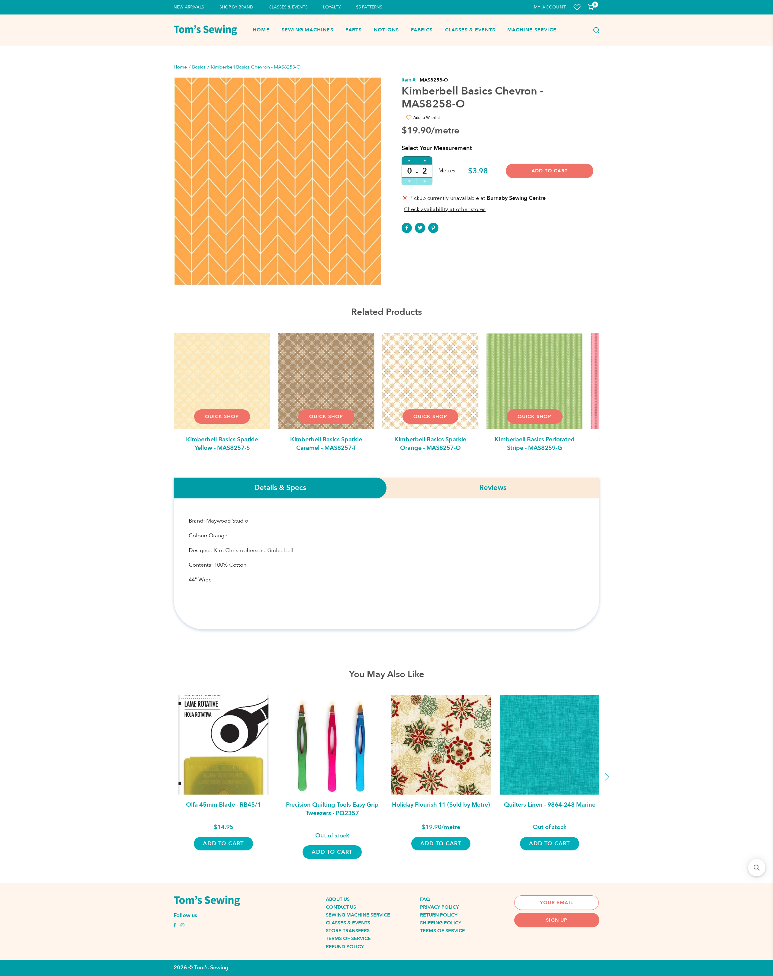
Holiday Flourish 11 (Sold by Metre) (441, 805)
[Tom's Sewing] (205, 30)
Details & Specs (280, 488)
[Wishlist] (577, 7)
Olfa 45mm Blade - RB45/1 (223, 805)
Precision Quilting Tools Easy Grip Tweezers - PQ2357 (332, 809)
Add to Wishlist (426, 117)
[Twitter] (420, 228)
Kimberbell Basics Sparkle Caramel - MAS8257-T (326, 443)
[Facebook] (407, 228)
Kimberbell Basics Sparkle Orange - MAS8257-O (430, 443)
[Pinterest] (433, 228)
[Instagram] (182, 926)
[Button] (594, 30)
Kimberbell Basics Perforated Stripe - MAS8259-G (535, 443)
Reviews (493, 488)
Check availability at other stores (445, 209)
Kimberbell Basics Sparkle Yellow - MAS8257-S (222, 443)
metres (446, 170)
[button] (756, 867)
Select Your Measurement (437, 148)
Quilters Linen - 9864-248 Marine (549, 805)
